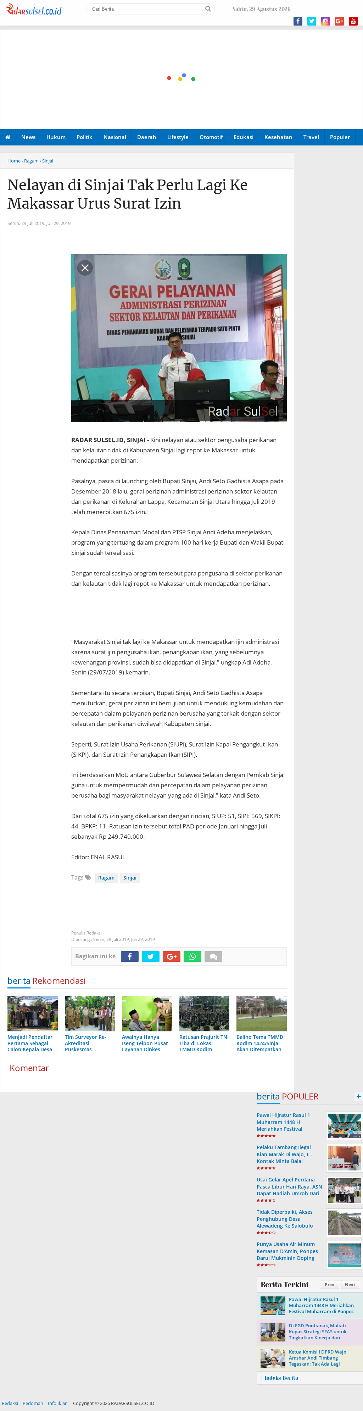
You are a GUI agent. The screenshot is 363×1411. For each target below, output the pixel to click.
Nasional (115, 136)
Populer (340, 136)
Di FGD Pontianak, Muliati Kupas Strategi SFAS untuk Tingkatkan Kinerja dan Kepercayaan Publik (317, 1334)
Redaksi (10, 1403)
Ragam (106, 877)
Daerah (146, 136)
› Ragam (30, 161)
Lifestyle (178, 136)
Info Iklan (58, 1403)
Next (350, 1285)
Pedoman (33, 1403)
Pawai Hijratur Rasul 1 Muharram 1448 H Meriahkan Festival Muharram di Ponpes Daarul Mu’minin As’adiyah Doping (289, 1132)
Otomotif (211, 136)
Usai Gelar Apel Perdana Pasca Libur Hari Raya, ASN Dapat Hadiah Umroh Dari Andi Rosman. (289, 1189)
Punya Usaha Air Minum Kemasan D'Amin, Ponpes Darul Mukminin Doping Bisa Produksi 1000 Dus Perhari (287, 1258)
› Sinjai (46, 161)
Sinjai (129, 877)
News (28, 136)
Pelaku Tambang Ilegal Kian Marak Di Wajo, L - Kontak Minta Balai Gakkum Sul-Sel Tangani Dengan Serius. (286, 1161)
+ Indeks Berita (279, 1378)
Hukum (56, 136)
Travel (311, 136)
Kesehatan (278, 136)
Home (14, 161)
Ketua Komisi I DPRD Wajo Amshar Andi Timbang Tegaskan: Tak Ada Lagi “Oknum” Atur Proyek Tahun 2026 (320, 1364)
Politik (85, 136)
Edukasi (243, 136)
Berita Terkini (284, 1284)
